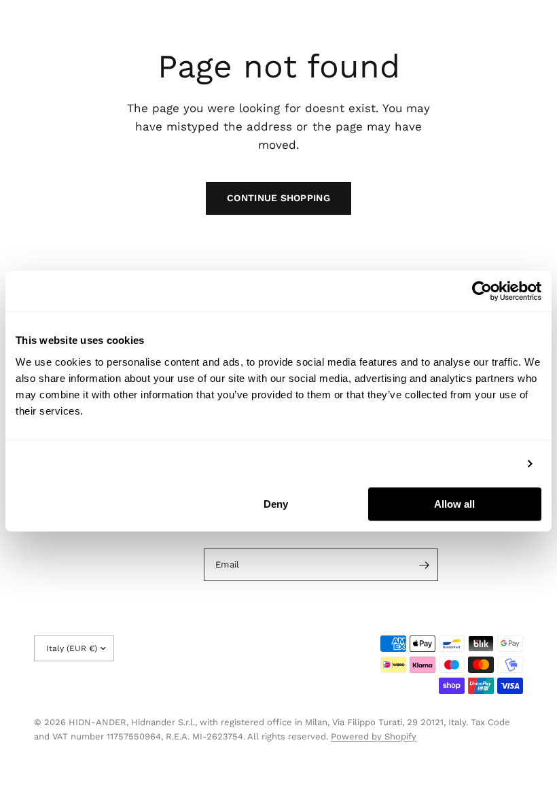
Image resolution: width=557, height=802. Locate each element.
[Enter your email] (424, 564)
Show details (484, 463)
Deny (276, 504)
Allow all (454, 504)
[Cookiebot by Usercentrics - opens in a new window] (482, 291)
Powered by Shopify (373, 736)
